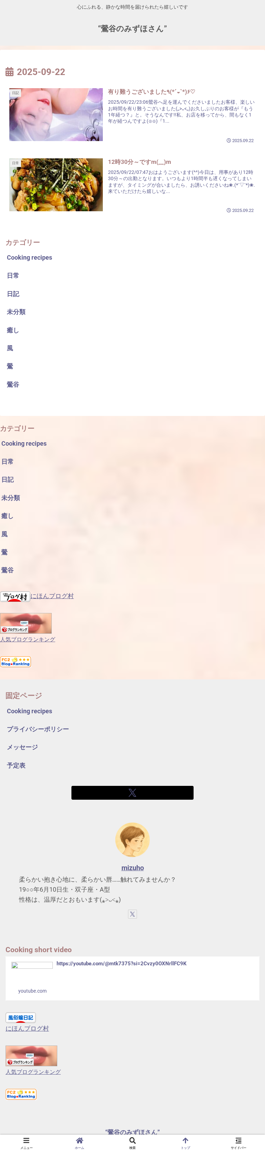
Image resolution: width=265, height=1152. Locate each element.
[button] (244, 972)
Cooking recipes (29, 711)
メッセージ (22, 747)
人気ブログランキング (27, 639)
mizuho (132, 868)
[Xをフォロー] (132, 793)
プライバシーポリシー (38, 729)
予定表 (16, 765)
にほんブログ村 (52, 596)
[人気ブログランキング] (26, 622)
